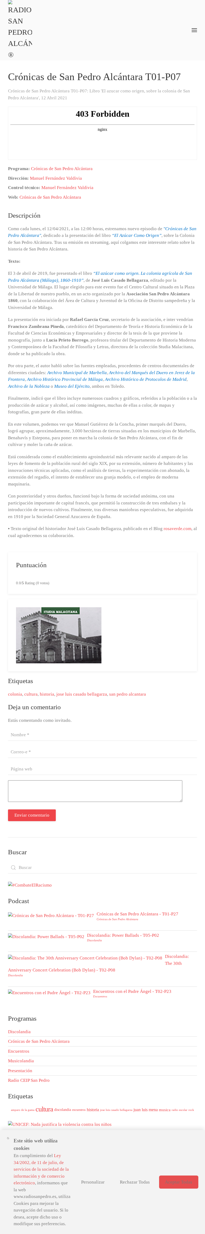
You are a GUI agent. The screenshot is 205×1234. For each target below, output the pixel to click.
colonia (15, 694)
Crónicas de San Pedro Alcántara (62, 168)
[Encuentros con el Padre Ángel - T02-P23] (49, 992)
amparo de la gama (22, 1109)
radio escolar (179, 1109)
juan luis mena (145, 1109)
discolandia (62, 1110)
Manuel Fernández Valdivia (56, 178)
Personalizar (93, 1182)
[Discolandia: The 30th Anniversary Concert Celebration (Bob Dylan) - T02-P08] (85, 957)
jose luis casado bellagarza (81, 694)
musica (165, 1110)
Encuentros (100, 996)
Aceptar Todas (178, 1182)
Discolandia (94, 940)
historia (47, 694)
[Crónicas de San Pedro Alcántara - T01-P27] (51, 915)
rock (191, 1109)
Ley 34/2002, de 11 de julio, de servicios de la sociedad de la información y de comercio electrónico (41, 1169)
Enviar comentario (31, 815)
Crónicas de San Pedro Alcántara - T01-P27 (137, 913)
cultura (31, 694)
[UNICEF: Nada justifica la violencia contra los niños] (60, 1124)
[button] (194, 30)
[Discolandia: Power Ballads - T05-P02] (46, 936)
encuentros (79, 1110)
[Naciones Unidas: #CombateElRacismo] (30, 884)
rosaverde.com (177, 528)
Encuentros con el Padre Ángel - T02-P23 (132, 991)
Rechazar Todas (135, 1182)
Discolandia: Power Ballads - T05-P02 (123, 935)
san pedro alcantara (127, 694)
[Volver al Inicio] (20, 30)
